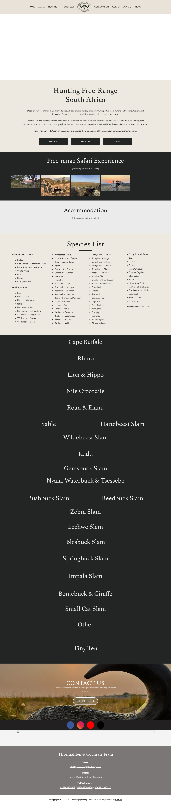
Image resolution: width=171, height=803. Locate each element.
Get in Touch (85, 701)
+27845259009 (67, 787)
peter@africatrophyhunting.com (86, 776)
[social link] (70, 725)
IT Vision (118, 800)
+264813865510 (103, 787)
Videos (117, 141)
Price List (85, 141)
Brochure (53, 141)
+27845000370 (85, 787)
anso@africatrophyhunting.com (85, 766)
